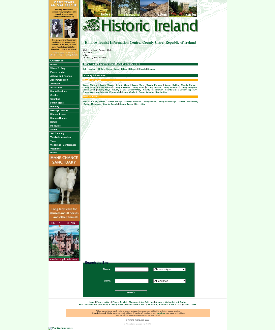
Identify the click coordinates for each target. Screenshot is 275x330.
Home (53, 64)
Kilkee (124, 69)
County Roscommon (153, 90)
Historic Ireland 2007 (135, 304)
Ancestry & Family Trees (111, 304)
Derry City (140, 104)
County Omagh (110, 104)
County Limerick (171, 87)
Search (54, 129)
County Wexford (129, 92)
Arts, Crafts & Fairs (88, 304)
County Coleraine (132, 102)
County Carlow (90, 85)
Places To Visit (120, 302)
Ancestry (55, 83)
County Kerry (89, 87)
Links (193, 304)
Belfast (86, 102)
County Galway (188, 85)
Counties (55, 99)
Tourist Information (60, 137)
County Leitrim (153, 87)
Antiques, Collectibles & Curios (170, 302)
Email (186, 304)
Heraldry (54, 106)
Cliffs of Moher (105, 69)
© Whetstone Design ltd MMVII (138, 324)
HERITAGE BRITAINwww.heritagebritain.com (63, 241)
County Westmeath (110, 92)
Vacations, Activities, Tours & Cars (165, 304)
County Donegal (154, 85)
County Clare (122, 85)
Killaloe (133, 69)
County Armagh (114, 102)
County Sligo (171, 90)
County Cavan (106, 85)
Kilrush (142, 69)
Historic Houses (58, 118)
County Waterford (91, 92)
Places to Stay (103, 302)
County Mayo (103, 90)
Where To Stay (57, 68)
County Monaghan (92, 104)
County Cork (137, 85)
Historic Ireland (58, 114)
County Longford (189, 87)
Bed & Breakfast (58, 91)
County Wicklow (146, 92)
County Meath (119, 90)
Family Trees (57, 103)
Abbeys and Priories (61, 76)
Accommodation (59, 80)
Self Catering (57, 133)
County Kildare (104, 87)
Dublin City (161, 92)
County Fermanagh (167, 102)
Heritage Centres (59, 110)
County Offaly (134, 90)
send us (161, 313)
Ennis (116, 69)
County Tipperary (188, 90)
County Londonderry (188, 102)
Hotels (53, 122)
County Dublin (172, 85)
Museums (55, 126)
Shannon (151, 69)
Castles (54, 95)
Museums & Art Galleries (141, 302)
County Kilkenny (122, 87)
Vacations (55, 148)
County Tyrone (126, 104)
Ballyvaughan (89, 69)
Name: (107, 269)
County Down (149, 102)
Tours (53, 141)
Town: (107, 280)
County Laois (138, 87)
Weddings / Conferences (63, 145)
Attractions (56, 87)
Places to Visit (57, 72)
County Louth (89, 90)
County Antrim (98, 102)
